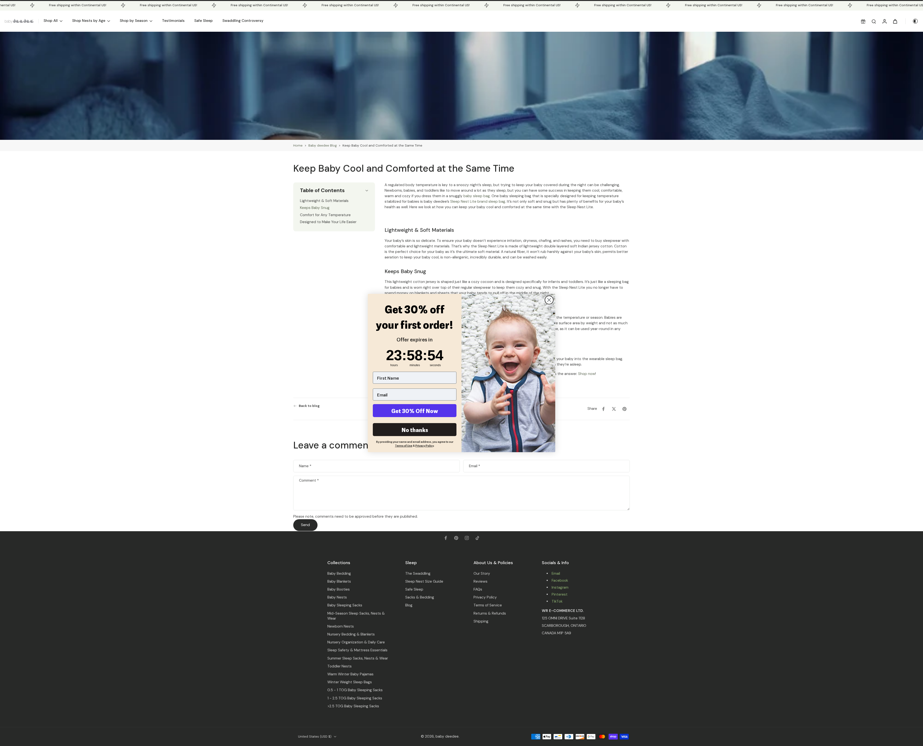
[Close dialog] (549, 300)
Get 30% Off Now (414, 411)
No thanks (414, 429)
